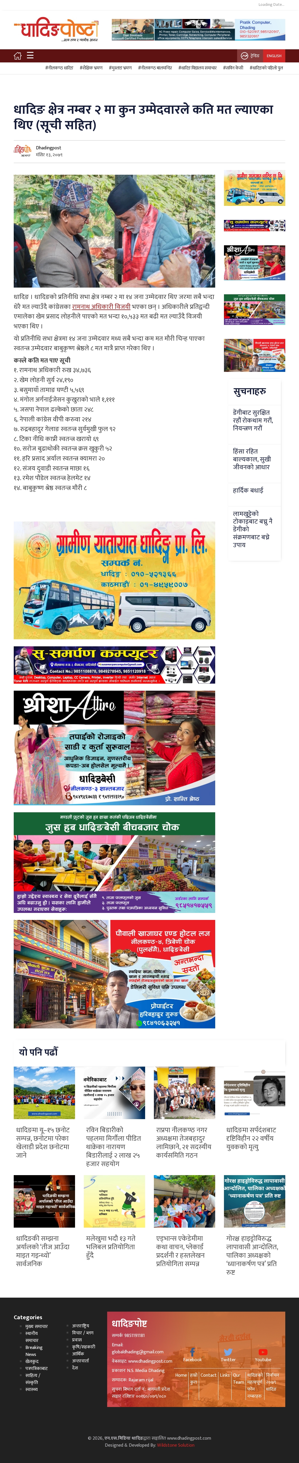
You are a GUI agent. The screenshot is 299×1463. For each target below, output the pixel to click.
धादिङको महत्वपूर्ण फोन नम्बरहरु (255, 1385)
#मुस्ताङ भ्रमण (119, 68)
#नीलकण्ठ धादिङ (58, 68)
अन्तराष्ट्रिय (80, 1326)
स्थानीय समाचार (32, 1337)
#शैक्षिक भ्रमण (90, 68)
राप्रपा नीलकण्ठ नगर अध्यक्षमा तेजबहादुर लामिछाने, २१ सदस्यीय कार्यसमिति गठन (183, 1142)
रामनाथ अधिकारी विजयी (101, 307)
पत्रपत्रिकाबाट (36, 1369)
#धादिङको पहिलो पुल (265, 68)
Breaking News (34, 1351)
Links (225, 1375)
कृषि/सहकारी (83, 1347)
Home (181, 1375)
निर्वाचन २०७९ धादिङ (272, 1382)
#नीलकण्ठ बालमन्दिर (154, 68)
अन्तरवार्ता (80, 1361)
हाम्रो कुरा (193, 1378)
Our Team (238, 1378)
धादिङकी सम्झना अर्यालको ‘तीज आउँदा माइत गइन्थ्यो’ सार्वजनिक (42, 1251)
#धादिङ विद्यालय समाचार (197, 68)
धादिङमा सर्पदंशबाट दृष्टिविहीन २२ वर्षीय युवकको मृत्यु (251, 1138)
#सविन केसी (232, 68)
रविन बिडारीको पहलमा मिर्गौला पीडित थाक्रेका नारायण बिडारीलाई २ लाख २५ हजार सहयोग (113, 1147)
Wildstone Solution (175, 1445)
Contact (209, 1375)
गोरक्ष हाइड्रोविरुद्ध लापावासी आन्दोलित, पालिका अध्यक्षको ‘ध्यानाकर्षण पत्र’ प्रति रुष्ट (252, 1255)
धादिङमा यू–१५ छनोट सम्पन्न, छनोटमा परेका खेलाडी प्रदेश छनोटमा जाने (43, 1142)
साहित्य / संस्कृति (32, 1379)
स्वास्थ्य (31, 1390)
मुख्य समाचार (36, 1327)
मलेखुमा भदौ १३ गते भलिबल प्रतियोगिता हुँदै (110, 1247)
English (274, 55)
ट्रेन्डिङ (255, 55)
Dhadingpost (48, 148)
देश (75, 1368)
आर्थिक (78, 1354)
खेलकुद (32, 1362)
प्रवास (77, 1340)
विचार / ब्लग (82, 1333)
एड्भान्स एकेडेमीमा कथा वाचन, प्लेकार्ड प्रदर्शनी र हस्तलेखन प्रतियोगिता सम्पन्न (180, 1251)
